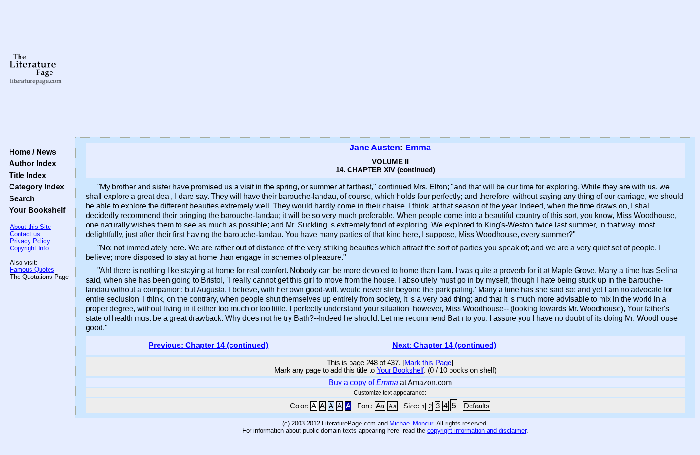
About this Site (30, 226)
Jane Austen (375, 147)
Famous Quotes (32, 269)
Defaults (477, 406)
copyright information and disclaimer (476, 430)
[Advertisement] (385, 69)
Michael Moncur (411, 423)
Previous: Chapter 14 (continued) (208, 345)
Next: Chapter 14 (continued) (444, 345)
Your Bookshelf (35, 210)
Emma (418, 147)
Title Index (25, 175)
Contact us (25, 233)
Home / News (30, 152)
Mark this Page (427, 362)
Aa (380, 406)
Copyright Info (29, 248)
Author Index (30, 163)
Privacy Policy (30, 241)
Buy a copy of (363, 382)
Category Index (34, 186)
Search (20, 198)
